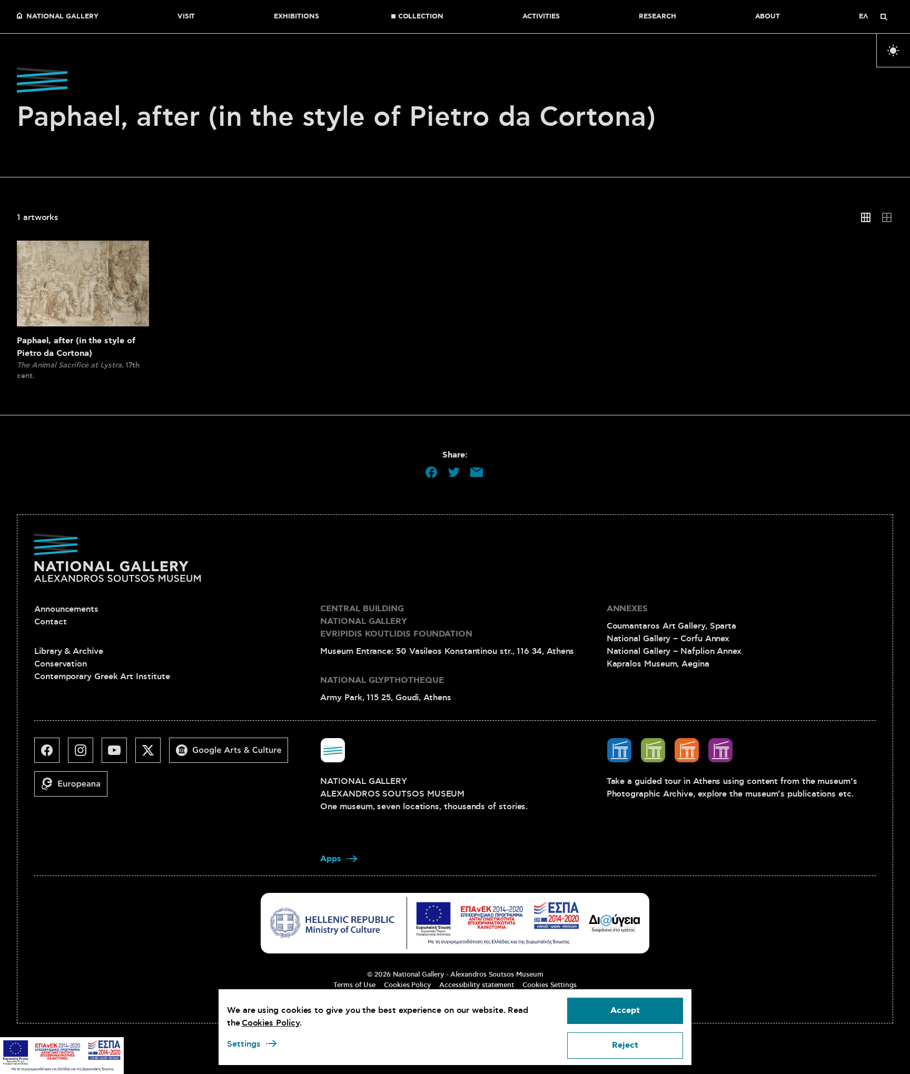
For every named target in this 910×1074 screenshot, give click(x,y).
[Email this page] (476, 472)
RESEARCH (657, 17)
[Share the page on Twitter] (454, 472)
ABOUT (767, 17)
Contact (50, 621)
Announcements (66, 609)
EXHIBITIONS (296, 17)
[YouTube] (118, 754)
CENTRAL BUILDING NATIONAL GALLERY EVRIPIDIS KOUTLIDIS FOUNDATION (396, 621)
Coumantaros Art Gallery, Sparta (672, 626)
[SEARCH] (883, 16)
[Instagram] (85, 754)
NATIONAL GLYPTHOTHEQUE (381, 680)
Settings (244, 1044)
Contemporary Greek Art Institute (102, 676)
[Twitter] (152, 754)
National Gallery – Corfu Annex (668, 638)
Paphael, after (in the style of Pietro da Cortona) (76, 347)
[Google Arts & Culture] (232, 754)
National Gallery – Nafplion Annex (674, 651)
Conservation (60, 664)
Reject (625, 1045)
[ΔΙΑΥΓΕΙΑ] (614, 923)
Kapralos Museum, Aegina (658, 664)
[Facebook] (51, 754)
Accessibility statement (476, 985)
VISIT (186, 17)
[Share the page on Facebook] (431, 472)
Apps (330, 858)
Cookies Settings (549, 985)
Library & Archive (68, 651)
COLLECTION (420, 17)
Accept (625, 1010)
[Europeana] (75, 788)
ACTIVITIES (541, 17)
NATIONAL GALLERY (62, 17)
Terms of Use (354, 985)
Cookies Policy (407, 985)
